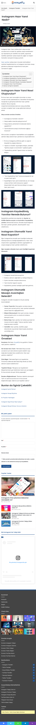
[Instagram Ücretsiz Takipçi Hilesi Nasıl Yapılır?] (6, 523)
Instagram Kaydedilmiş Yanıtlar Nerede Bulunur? (17, 78)
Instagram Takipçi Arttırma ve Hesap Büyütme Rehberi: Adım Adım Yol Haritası (23, 515)
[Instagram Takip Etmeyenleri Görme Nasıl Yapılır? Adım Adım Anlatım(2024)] (18, 625)
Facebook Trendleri (7, 680)
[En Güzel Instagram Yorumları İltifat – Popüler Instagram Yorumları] (6, 631)
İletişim (3, 604)
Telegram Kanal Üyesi (7, 699)
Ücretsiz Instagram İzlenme (8, 645)
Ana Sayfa (4, 8)
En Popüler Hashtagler (8, 397)
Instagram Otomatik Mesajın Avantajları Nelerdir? (18, 82)
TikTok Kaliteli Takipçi (7, 702)
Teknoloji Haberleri (7, 675)
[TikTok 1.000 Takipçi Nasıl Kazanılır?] (6, 625)
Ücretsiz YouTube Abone (7, 653)
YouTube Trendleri (7, 672)
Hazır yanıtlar (5, 62)
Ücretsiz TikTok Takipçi (7, 648)
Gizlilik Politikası (5, 607)
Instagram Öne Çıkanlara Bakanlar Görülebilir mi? (15, 499)
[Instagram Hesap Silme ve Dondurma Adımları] (29, 631)
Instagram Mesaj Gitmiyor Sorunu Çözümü (13, 406)
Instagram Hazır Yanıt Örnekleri (13, 84)
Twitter (3, 707)
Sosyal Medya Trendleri (8, 670)
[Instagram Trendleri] (18, 2)
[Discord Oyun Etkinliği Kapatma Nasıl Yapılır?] (29, 618)
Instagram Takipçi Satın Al (8, 689)
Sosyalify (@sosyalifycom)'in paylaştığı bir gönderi (18, 581)
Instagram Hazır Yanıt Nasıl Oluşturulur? (14, 76)
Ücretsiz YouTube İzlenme (8, 656)
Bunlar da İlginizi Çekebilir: (11, 85)
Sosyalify (16, 342)
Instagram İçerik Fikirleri (8, 389)
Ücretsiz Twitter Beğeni (7, 650)
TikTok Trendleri (6, 667)
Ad (2, 440)
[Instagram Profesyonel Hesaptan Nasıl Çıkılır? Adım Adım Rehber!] (29, 625)
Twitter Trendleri (6, 678)
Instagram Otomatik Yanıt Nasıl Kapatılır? (15, 80)
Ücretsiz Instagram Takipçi (8, 643)
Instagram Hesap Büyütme (9, 393)
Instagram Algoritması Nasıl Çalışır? (11, 402)
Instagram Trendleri (14, 8)
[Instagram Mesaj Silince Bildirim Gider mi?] (6, 508)
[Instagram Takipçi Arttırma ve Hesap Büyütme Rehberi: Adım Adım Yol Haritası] (6, 516)
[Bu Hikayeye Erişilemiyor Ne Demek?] (18, 631)
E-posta (3, 446)
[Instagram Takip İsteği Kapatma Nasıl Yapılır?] (18, 618)
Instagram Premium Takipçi (8, 692)
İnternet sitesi (5, 453)
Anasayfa (3, 599)
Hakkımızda (4, 602)
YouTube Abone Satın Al (7, 697)
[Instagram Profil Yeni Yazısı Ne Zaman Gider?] (6, 618)
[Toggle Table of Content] (30, 74)
